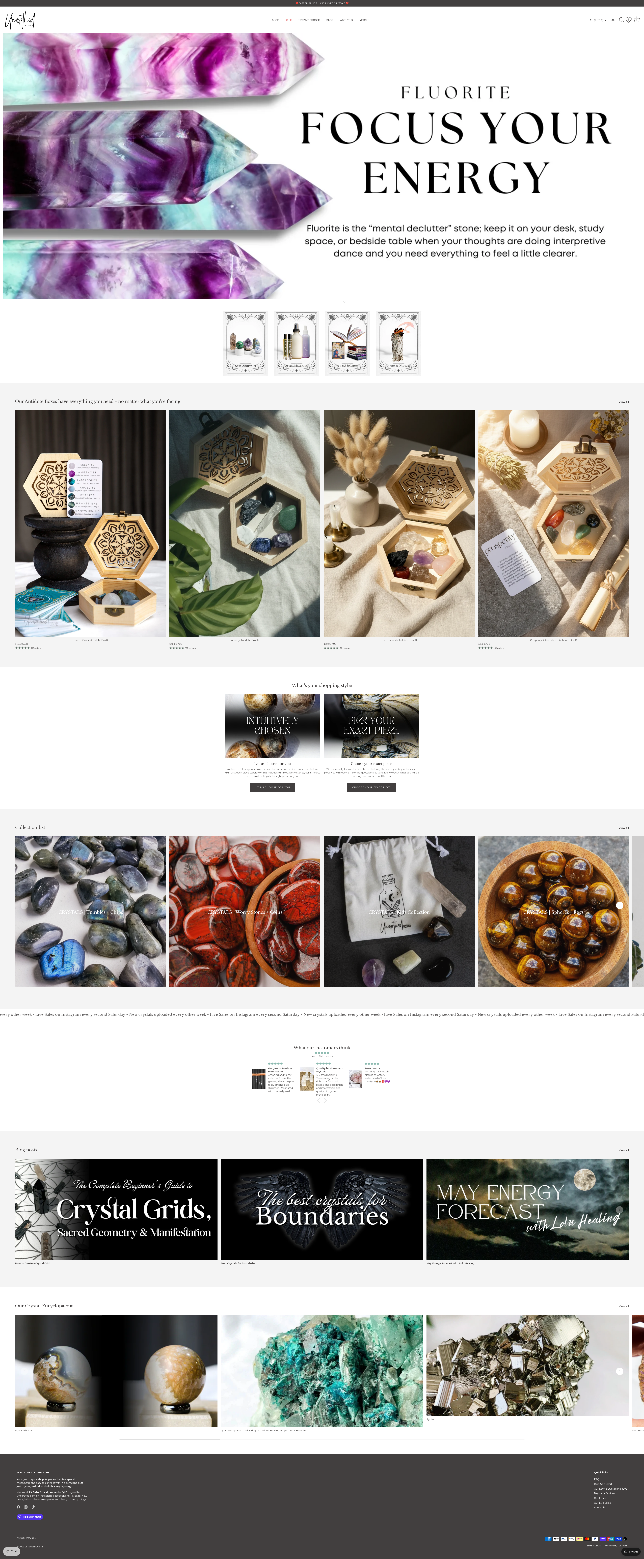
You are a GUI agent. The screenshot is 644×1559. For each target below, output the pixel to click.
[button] (324, 301)
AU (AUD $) (596, 20)
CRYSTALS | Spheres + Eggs (553, 912)
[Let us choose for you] (272, 726)
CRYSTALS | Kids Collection (399, 912)
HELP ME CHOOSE (309, 20)
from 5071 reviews (322, 1056)
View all (624, 401)
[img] (322, 1052)
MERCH (364, 20)
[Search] (621, 20)
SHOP (275, 20)
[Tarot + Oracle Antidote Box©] (90, 523)
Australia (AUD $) (25, 1538)
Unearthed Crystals (34, 1546)
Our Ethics (600, 1498)
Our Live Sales (602, 1502)
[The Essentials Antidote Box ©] (399, 523)
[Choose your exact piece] (371, 726)
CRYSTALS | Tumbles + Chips (90, 912)
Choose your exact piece (371, 787)
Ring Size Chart (603, 1484)
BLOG (329, 20)
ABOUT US (346, 20)
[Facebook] (18, 1506)
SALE (288, 20)
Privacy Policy (610, 1545)
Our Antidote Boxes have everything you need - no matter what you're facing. (98, 401)
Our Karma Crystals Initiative (610, 1488)
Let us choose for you (272, 787)
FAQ (596, 1479)
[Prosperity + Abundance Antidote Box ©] (553, 523)
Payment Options (604, 1493)
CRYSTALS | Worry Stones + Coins (244, 912)
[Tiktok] (33, 1506)
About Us (599, 1507)
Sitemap (623, 1545)
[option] (322, 166)
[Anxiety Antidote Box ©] (244, 523)
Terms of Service (593, 1545)
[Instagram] (26, 1506)
